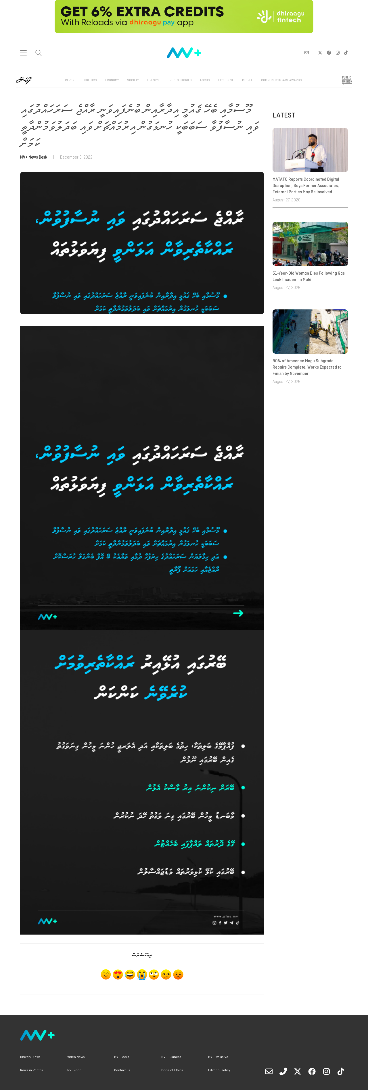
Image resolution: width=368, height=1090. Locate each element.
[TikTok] (340, 1071)
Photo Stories (181, 80)
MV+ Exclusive (218, 1057)
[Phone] (283, 1071)
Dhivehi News (30, 1057)
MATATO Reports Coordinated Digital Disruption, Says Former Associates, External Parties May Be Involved (306, 186)
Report (70, 80)
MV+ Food (74, 1070)
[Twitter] (297, 1071)
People (247, 80)
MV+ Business (171, 1057)
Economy (112, 80)
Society (133, 80)
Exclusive (226, 80)
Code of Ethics (172, 1070)
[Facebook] (312, 1071)
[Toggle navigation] (23, 53)
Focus (205, 80)
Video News (76, 1057)
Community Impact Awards (281, 80)
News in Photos (31, 1070)
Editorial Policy (219, 1070)
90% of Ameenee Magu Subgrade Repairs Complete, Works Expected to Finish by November (307, 367)
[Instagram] (326, 1071)
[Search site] (38, 53)
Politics (90, 80)
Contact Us (122, 1070)
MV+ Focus (121, 1057)
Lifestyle (154, 80)
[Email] (269, 1071)
